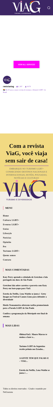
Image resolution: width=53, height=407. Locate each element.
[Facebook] (21, 398)
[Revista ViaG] (26, 7)
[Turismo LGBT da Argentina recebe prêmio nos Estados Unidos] (10, 347)
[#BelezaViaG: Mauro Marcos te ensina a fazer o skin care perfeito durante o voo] (10, 335)
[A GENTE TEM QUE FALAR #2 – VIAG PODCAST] (10, 359)
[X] (26, 398)
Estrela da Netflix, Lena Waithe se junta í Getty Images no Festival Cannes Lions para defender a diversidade (25, 297)
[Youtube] (32, 398)
